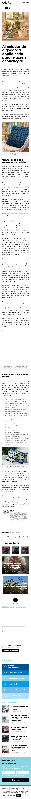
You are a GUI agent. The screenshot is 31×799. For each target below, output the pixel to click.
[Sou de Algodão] (6, 2)
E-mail (4, 631)
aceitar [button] (18, 795)
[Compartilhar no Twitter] (12, 537)
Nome (4, 625)
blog (7, 8)
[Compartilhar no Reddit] (23, 537)
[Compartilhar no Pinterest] (15, 537)
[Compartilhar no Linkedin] (19, 537)
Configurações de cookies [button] (8, 795)
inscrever (15, 780)
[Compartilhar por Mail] (27, 537)
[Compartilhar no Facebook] (8, 537)
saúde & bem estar (7, 43)
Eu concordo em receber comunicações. (14, 775)
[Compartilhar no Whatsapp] (4, 537)
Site (3, 637)
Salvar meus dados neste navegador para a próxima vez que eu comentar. (13, 646)
